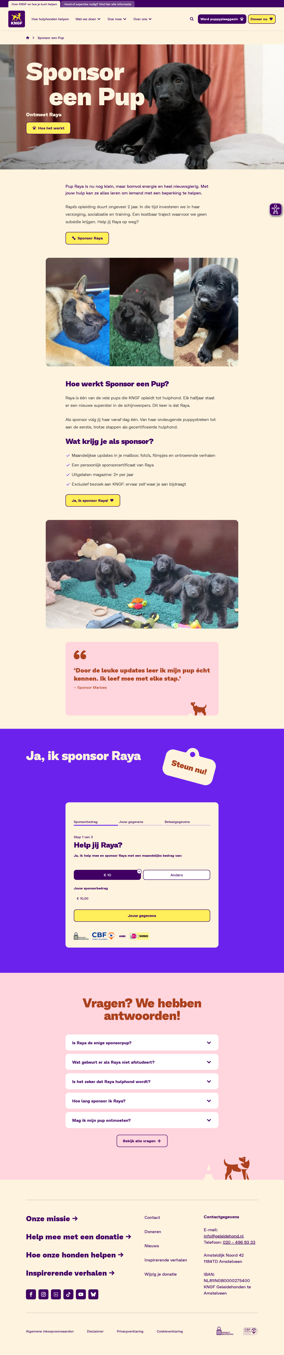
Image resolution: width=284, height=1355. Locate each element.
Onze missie (48, 1218)
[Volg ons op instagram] (43, 1294)
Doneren (152, 1231)
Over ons (140, 19)
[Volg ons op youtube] (81, 1294)
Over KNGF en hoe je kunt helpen (34, 4)
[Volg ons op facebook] (31, 1294)
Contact (152, 1217)
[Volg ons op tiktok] (68, 1294)
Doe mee (115, 19)
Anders (176, 875)
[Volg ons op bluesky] (93, 1294)
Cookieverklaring (170, 1331)
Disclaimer (95, 1331)
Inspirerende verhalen (66, 1272)
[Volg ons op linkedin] (56, 1294)
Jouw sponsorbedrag (91, 888)
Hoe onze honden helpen (71, 1254)
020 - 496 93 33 (239, 1242)
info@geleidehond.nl (224, 1235)
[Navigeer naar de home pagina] (27, 37)
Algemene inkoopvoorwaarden (50, 1331)
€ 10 (107, 875)
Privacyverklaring (130, 1331)
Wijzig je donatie (160, 1273)
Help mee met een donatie (74, 1236)
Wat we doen (85, 19)
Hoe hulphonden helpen (50, 19)
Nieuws (151, 1245)
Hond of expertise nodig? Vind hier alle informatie (97, 4)
